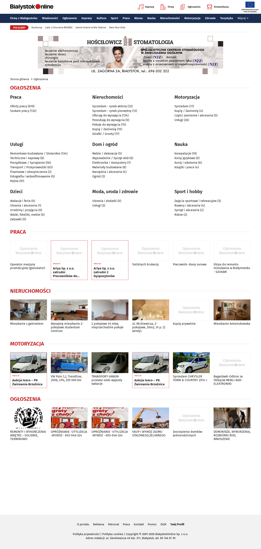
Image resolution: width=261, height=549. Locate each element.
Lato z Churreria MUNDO (58, 27)
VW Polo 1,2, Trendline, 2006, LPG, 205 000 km (66, 378)
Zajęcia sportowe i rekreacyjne (195, 201)
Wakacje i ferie (20, 201)
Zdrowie (210, 18)
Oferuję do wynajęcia (106, 115)
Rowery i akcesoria (187, 205)
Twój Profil (177, 524)
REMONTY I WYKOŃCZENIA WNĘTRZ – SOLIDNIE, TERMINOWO (28, 435)
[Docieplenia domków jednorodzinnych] (191, 417)
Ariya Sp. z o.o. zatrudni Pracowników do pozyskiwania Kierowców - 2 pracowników (65, 272)
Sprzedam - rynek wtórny (109, 106)
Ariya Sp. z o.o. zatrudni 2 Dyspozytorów (104, 272)
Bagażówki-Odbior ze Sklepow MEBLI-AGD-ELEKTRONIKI (228, 380)
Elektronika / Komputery (109, 162)
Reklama (98, 524)
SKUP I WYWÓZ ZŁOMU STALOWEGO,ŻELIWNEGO (148, 433)
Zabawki (16, 219)
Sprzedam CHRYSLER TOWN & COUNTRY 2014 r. (190, 378)
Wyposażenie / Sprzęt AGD (110, 158)
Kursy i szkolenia (185, 162)
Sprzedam (181, 106)
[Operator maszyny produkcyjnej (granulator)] (28, 250)
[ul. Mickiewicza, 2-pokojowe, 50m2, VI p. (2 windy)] (150, 309)
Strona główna (19, 79)
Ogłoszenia (194, 6)
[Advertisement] (130, 477)
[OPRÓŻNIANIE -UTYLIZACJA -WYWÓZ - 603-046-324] (69, 417)
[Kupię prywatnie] (191, 309)
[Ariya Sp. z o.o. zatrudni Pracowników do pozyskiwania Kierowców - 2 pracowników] (69, 251)
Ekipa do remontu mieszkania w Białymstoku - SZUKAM (232, 268)
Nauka (151, 18)
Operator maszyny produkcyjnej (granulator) (27, 266)
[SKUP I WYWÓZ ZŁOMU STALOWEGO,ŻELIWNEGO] (150, 417)
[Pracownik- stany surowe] (191, 250)
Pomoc (152, 524)
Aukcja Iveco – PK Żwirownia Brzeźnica (27, 382)
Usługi (178, 120)
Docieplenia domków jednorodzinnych (187, 433)
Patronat (113, 524)
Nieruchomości (170, 18)
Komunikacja (221, 6)
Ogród (96, 176)
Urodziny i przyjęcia (24, 210)
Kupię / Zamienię (104, 129)
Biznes (138, 18)
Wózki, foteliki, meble (25, 214)
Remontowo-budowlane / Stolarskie (35, 153)
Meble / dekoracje (105, 153)
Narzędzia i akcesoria (107, 172)
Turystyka (226, 18)
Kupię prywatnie (184, 323)
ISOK (163, 524)
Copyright (132, 534)
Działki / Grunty (103, 134)
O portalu (83, 524)
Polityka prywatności (86, 534)
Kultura (101, 18)
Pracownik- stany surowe (190, 264)
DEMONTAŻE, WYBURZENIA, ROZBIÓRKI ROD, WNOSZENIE (232, 435)
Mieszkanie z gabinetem (26, 323)
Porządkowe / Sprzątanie (27, 162)
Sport (114, 18)
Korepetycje (182, 153)
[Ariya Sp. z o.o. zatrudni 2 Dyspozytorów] (110, 251)
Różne (14, 181)
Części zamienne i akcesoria (193, 115)
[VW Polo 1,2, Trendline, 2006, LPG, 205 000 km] (69, 362)
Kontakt (139, 524)
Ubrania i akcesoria (23, 205)
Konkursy (37, 27)
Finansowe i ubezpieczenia (28, 172)
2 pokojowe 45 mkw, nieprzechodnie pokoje (107, 325)
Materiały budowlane (107, 167)
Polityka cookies (112, 534)
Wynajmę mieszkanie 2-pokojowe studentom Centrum (67, 327)
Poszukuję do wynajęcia (108, 120)
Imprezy (149, 6)
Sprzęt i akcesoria (186, 210)
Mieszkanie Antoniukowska (232, 323)
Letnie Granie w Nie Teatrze (90, 27)
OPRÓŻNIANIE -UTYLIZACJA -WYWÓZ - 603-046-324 (69, 433)
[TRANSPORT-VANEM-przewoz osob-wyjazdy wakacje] (110, 362)
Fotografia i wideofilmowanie (30, 176)
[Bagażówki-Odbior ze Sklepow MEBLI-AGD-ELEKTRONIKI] (232, 362)
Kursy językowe (184, 158)
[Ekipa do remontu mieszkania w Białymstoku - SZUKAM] (232, 250)
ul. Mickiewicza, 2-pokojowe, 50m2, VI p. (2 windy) (148, 327)
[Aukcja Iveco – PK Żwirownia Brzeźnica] (28, 362)
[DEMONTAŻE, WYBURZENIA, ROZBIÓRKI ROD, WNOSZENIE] (232, 417)
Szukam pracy (19, 111)
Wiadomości (50, 18)
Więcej (241, 18)
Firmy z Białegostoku (23, 18)
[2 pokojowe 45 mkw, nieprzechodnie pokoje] (110, 309)
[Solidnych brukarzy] (150, 250)
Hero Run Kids (117, 27)
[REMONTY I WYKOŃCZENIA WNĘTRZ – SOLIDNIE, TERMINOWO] (28, 417)
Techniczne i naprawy (25, 158)
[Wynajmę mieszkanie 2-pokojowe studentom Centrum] (69, 309)
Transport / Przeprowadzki (28, 167)
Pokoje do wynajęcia (106, 124)
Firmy (171, 6)
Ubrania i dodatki (104, 201)
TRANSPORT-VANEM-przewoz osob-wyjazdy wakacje (107, 380)
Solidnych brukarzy (145, 264)
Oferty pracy (18, 106)
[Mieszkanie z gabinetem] (28, 309)
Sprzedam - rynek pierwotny (111, 111)
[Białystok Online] (31, 7)
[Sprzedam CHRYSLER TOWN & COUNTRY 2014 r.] (191, 362)
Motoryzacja (192, 18)
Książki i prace (184, 167)
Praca (126, 18)
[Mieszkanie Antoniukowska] (232, 309)
